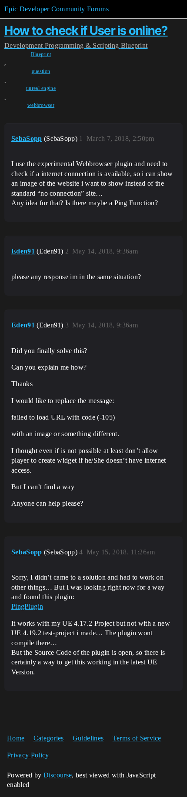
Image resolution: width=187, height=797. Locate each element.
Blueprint (41, 54)
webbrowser (40, 105)
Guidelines (88, 738)
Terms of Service (137, 738)
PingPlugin (27, 606)
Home (15, 738)
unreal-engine (41, 88)
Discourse (57, 775)
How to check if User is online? (86, 30)
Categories (48, 738)
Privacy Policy (28, 755)
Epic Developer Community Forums (56, 9)
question (41, 71)
